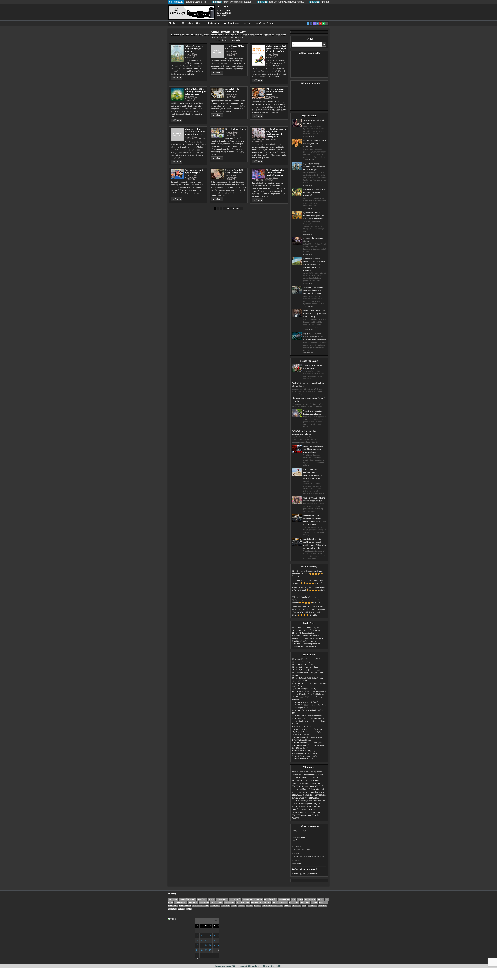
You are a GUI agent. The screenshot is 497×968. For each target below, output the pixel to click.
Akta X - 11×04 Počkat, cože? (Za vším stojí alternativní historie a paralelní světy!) (308, 789)
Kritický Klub (204, 902)
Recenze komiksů (185, 906)
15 (219, 940)
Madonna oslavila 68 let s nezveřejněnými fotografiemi (314, 144)
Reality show (304, 902)
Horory (320, 899)
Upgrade (304, 786)
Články (189, 909)
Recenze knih (172, 906)
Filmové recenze (284, 899)
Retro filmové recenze (200, 906)
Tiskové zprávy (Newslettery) (272, 906)
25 (202, 950)
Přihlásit (295, 831)
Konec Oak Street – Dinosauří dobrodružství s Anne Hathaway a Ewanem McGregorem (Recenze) (314, 264)
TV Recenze (296, 906)
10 (197, 940)
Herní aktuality (310, 899)
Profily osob (293, 902)
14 (214, 940)
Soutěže (241, 906)
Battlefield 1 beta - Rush (309, 759)
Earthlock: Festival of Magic (311, 737)
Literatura (214, 23)
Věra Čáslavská (307, 726)
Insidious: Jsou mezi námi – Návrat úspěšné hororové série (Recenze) (314, 337)
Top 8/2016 (304, 735)
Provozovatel (247, 23)
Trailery (287, 906)
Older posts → (237, 208)
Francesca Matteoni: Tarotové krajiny (194, 171)
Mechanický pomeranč (310, 644)
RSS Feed (295, 840)
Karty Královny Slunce (235, 129)
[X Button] (308, 23)
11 (201, 940)
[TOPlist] (172, 919)
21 (214, 945)
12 (206, 940)
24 (228, 208)
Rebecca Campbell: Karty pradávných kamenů (194, 48)
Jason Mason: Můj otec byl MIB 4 (235, 47)
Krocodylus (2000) (309, 804)
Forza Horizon (306, 740)
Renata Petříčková (191, 54)
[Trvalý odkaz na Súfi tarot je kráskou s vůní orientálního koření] (258, 93)
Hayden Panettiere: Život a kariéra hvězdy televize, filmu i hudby (314, 314)
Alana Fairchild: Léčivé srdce (232, 90)
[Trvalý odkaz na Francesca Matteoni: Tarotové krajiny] (177, 174)
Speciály (249, 906)
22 (219, 945)
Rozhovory (225, 906)
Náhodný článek (265, 23)
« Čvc (197, 959)
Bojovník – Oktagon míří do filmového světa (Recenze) (314, 192)
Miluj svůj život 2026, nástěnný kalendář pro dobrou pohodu (195, 91)
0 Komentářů (191, 57)
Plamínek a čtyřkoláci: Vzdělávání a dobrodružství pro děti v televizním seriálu (307, 775)
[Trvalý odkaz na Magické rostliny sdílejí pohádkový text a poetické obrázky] (177, 134)
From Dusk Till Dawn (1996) (311, 743)
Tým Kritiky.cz (233, 23)
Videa (304, 906)
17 (197, 945)
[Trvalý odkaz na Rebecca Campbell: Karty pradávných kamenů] (177, 53)
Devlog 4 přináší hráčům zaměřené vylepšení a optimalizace (314, 449)
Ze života (181, 909)
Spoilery (257, 906)
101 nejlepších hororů (187, 899)
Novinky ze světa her (280, 902)
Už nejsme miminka (309, 667)
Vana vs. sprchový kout (309, 756)
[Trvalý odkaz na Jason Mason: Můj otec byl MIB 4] (217, 51)
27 (210, 950)
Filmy (174, 23)
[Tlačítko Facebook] (311, 23)
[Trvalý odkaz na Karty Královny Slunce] (217, 133)
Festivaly (211, 899)
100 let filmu (172, 899)
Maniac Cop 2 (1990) (308, 753)
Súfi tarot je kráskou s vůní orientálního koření (275, 91)
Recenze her (323, 902)
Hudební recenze (180, 902)
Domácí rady (201, 899)
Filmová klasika (222, 899)
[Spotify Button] (323, 23)
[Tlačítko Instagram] (317, 23)
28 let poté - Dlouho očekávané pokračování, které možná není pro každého (306, 600)
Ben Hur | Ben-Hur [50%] (311, 670)
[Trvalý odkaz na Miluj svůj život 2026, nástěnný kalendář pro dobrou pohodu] (177, 94)
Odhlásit (302, 831)
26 (206, 950)
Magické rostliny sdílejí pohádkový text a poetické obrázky (195, 131)
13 (210, 940)
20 (210, 945)
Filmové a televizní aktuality (252, 899)
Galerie (300, 899)
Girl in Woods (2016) (309, 702)
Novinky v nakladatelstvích (261, 902)
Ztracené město (308, 633)
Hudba (170, 902)
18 (201, 945)
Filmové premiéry (270, 899)
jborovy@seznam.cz (310, 874)
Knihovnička (193, 902)
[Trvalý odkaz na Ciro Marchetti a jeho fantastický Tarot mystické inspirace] (258, 174)
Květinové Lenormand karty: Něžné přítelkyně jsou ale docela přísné (276, 133)
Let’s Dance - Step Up (310, 628)
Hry (200, 23)
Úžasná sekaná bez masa (311, 716)
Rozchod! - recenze (309, 641)
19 (206, 945)
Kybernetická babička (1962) (304, 812)
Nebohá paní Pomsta (309, 646)
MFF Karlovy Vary (243, 902)
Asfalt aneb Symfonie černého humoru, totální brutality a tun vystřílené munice (309, 721)
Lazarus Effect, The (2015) (311, 729)
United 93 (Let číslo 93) (311, 630)
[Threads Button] (314, 23)
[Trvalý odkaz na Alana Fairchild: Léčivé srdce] (217, 93)
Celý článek (177, 77)
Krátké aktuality (216, 902)
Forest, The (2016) (308, 689)
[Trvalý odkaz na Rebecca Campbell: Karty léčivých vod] (217, 174)
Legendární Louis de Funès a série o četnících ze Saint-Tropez (314, 167)
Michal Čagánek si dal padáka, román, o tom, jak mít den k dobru (276, 48)
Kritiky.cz (223, 6)
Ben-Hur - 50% (307, 665)
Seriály (188, 23)
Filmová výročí (235, 899)
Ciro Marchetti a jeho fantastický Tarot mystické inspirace (275, 172)
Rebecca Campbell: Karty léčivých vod (234, 171)
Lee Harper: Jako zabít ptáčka (312, 732)
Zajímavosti (312, 906)
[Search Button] (326, 23)
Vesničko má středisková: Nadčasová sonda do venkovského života (314, 290)
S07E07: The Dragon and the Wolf (306, 801)
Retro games (215, 906)
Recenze (314, 902)
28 (214, 950)
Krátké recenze (229, 902)
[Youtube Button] (320, 23)
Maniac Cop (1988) (307, 751)
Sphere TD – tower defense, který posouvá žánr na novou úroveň (313, 215)
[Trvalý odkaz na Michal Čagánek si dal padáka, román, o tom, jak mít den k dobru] (258, 55)
